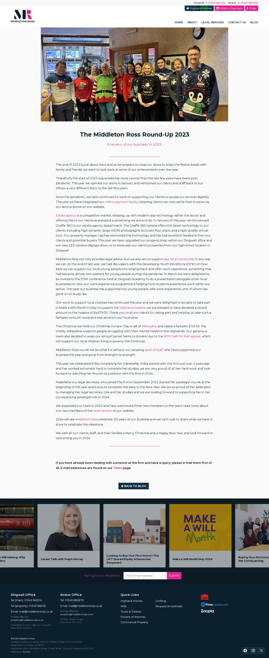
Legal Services (212, 22)
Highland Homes (201, 8)
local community (182, 259)
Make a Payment (231, 8)
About (192, 22)
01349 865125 (37, 606)
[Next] (261, 535)
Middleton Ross (86, 419)
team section (102, 411)
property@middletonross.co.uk (27, 620)
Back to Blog (135, 486)
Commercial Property (134, 622)
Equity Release (211, 15)
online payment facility (121, 202)
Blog (254, 22)
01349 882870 (249, 2)
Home (179, 22)
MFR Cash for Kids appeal (182, 336)
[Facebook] (245, 650)
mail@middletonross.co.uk (36, 611)
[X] (261, 650)
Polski (252, 8)
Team (117, 468)
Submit (174, 575)
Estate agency (66, 215)
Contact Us (237, 22)
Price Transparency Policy (203, 15)
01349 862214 (216, 2)
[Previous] (7, 535)
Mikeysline (149, 326)
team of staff (153, 350)
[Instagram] (253, 650)
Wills (123, 606)
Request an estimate (241, 21)
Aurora (26, 651)
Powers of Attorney (133, 617)
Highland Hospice (132, 307)
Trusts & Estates (131, 611)
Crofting (161, 601)
